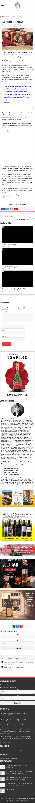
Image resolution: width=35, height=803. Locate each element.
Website (4, 336)
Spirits (7, 16)
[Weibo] (21, 626)
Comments (17, 658)
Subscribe (17, 648)
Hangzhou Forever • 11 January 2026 (13, 667)
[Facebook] (14, 626)
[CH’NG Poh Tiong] (17, 6)
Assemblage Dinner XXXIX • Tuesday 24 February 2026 (18, 662)
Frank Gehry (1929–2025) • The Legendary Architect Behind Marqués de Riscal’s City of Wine (15, 738)
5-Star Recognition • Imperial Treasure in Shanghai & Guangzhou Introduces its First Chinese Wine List (16, 730)
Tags (23, 658)
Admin (5, 25)
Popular (10, 658)
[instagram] (17, 626)
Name (4, 324)
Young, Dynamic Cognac (9, 267)
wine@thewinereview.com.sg (11, 685)
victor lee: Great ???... (11, 789)
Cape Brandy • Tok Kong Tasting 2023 (14, 289)
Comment (5, 311)
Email (4, 330)
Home (3, 16)
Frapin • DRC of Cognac (9, 244)
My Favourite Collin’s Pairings (22, 218)
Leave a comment (8, 26)
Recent (3, 658)
